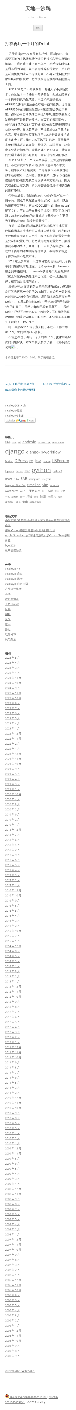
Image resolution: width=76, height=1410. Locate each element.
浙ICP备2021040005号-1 (20, 1371)
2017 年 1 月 (12, 885)
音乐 (18, 501)
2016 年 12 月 (13, 890)
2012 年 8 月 (12, 1007)
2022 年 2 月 (12, 743)
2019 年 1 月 (12, 824)
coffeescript (44, 442)
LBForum (60, 460)
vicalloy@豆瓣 (13, 410)
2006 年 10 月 (13, 1290)
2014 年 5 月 (12, 956)
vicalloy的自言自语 (16, 584)
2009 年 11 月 (13, 1153)
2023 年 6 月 (12, 713)
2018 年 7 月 (12, 835)
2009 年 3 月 (12, 1179)
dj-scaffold (58, 442)
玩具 (8, 609)
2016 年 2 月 (12, 926)
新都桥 (14, 496)
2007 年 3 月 (12, 1265)
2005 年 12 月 (13, 1330)
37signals (10, 442)
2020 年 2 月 (12, 809)
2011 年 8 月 (12, 1067)
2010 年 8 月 (12, 1118)
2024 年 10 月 (13, 683)
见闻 (8, 619)
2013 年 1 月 (12, 981)
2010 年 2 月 (12, 1138)
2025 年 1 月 (12, 673)
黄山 (25, 502)
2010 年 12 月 (13, 1098)
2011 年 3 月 (12, 1088)
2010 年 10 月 (13, 1108)
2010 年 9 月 (12, 1113)
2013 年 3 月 (12, 971)
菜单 (38, 27)
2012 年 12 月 (13, 986)
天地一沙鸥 (38, 8)
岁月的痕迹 (12, 599)
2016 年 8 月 (12, 905)
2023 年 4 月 (12, 723)
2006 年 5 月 (12, 1305)
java (38, 460)
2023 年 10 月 (13, 698)
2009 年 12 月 (13, 1148)
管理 (36, 496)
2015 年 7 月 (12, 936)
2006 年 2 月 (12, 1320)
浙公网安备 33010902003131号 (28, 1397)
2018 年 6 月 (12, 840)
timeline (34, 484)
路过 (8, 629)
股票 (60, 496)
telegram (46, 479)
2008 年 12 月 (13, 1189)
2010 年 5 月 (12, 1128)
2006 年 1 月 (12, 1325)
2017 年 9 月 (12, 855)
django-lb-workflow (43, 452)
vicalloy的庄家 (14, 574)
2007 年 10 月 (13, 1249)
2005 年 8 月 (12, 1351)
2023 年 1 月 (12, 728)
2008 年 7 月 (12, 1209)
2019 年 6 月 (12, 814)
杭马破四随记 (13, 550)
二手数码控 (33, 491)
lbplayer (9, 471)
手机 (7, 496)
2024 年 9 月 (12, 688)
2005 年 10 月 (13, 1341)
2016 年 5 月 (12, 910)
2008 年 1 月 (12, 1234)
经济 (43, 496)
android (29, 441)
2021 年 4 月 (12, 779)
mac (27, 471)
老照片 (52, 496)
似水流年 (53, 491)
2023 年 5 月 (12, 718)
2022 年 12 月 (13, 733)
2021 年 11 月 (13, 759)
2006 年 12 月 (13, 1280)
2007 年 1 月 (12, 1275)
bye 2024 (10, 545)
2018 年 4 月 (12, 845)
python (41, 470)
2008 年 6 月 (12, 1214)
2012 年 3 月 (12, 1032)
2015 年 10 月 (13, 931)
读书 (8, 624)
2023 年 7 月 (12, 708)
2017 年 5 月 (12, 865)
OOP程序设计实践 (57, 384)
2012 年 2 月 (12, 1037)
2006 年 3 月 (12, 1315)
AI (19, 442)
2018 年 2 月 (12, 850)
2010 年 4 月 (12, 1133)
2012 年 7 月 (12, 1012)
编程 (46, 357)
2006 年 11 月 (13, 1285)
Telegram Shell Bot (15, 485)
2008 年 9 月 (12, 1199)
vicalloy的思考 (14, 579)
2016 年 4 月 (12, 916)
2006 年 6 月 (12, 1300)
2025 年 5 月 (12, 657)
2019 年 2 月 (12, 819)
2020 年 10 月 (13, 794)
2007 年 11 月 (13, 1244)
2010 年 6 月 (12, 1123)
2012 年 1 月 (12, 1042)
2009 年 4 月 (12, 1174)
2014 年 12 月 (13, 946)
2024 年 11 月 (13, 678)
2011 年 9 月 (12, 1062)
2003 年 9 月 (12, 1356)
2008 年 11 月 (13, 1194)
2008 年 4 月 (12, 1224)
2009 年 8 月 (12, 1158)
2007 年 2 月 (12, 1270)
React (8, 479)
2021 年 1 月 (12, 789)
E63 (31, 461)
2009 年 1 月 (12, 1184)
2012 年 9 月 (12, 1002)
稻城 (29, 496)
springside (34, 479)
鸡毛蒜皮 (10, 639)
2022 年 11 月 (13, 738)
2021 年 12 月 (13, 754)
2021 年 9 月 (12, 769)
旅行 (22, 496)
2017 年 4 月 (12, 870)
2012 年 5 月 (12, 1022)
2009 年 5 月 (12, 1169)
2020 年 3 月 (12, 804)
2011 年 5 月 (12, 1082)
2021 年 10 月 (13, 764)
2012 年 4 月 (12, 1027)
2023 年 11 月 (13, 693)
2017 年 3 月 (12, 875)
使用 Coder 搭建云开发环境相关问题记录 (30, 530)
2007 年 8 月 (12, 1260)
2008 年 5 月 (12, 1219)
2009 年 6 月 (12, 1163)
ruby (16, 479)
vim (45, 484)
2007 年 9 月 (12, 1255)
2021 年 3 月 (12, 784)
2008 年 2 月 (12, 1229)
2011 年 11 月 (13, 1052)
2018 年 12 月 (13, 829)
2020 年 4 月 (12, 799)
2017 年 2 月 (12, 880)
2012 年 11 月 (13, 991)
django (14, 451)
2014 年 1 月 (12, 966)
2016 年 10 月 (13, 895)
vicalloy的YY (12, 568)
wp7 (22, 491)
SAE (24, 478)
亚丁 (44, 491)
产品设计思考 (13, 589)
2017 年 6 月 (12, 860)
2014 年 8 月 (12, 951)
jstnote (46, 461)
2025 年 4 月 (12, 663)
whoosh (54, 485)
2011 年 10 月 (13, 1057)
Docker (9, 461)
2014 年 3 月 (12, 961)
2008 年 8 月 (12, 1204)
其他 (8, 594)
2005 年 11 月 (13, 1335)
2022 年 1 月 (12, 749)
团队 (63, 491)
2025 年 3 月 (12, 668)
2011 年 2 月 (12, 1093)
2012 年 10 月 (13, 996)
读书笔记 (9, 501)
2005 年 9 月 (12, 1346)
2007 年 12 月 (13, 1239)
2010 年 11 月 (13, 1103)
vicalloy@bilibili (14, 415)
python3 (57, 471)
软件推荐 (10, 634)
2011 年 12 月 (13, 1047)
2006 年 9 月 (12, 1295)
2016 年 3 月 (12, 921)
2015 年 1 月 (12, 941)
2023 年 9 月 (12, 703)
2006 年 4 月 (12, 1310)
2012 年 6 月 (12, 1017)
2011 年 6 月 (12, 1077)
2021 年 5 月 (12, 774)
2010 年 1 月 (12, 1143)
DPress (21, 460)
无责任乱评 (12, 604)
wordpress (11, 491)
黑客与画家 (35, 501)
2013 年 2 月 (12, 976)
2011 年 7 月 (12, 1072)
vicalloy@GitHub (15, 405)
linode (19, 471)
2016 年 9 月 (12, 900)
